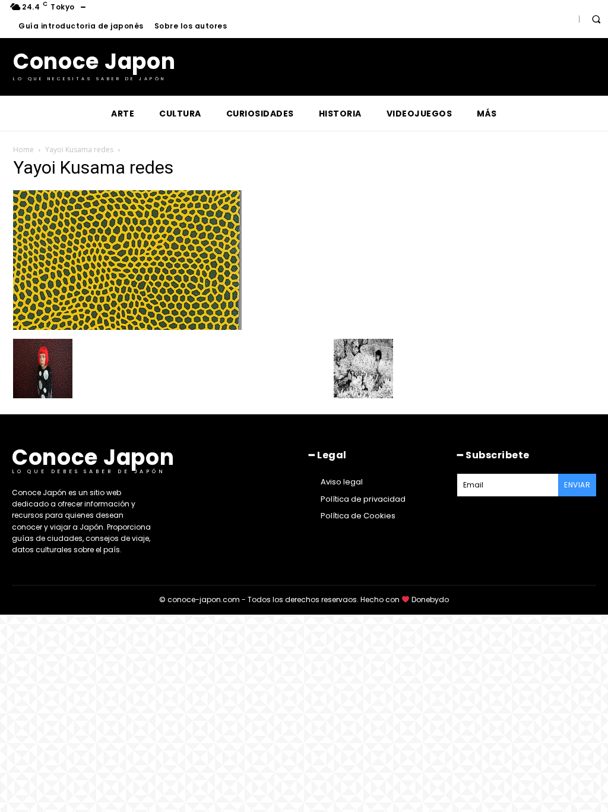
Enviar (577, 485)
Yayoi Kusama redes (79, 149)
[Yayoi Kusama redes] (127, 327)
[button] (596, 19)
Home (23, 149)
